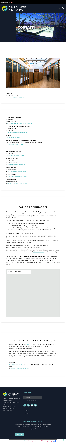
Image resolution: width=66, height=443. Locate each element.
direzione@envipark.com (15, 155)
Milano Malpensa (38, 252)
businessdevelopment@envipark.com (19, 123)
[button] (59, 8)
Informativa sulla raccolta (18, 441)
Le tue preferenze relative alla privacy (40, 441)
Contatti (27, 397)
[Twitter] (35, 405)
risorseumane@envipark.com (17, 183)
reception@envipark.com (17, 97)
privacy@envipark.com (14, 137)
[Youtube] (32, 405)
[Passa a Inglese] (12, 2)
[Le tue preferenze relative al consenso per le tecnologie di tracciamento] (63, 440)
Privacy (27, 410)
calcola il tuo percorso (26, 233)
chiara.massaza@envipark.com (18, 132)
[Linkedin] (28, 405)
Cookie (27, 413)
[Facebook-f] (24, 405)
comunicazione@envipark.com (18, 171)
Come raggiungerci (30, 400)
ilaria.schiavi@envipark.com (20, 368)
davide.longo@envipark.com (17, 164)
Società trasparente (5, 2)
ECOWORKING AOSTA (16, 364)
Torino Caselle (40, 250)
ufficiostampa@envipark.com (17, 176)
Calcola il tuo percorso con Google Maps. (28, 247)
